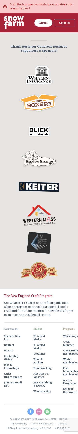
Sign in (64, 23)
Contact (62, 423)
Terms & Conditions (42, 423)
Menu (43, 23)
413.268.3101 (62, 428)
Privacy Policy (19, 423)
